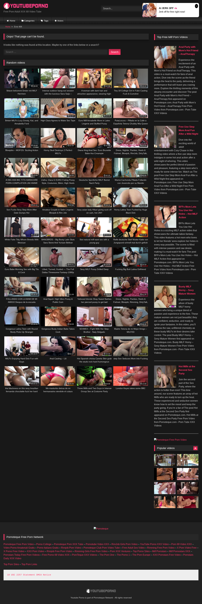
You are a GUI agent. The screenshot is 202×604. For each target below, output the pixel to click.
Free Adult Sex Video (133, 547)
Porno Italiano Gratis (48, 547)
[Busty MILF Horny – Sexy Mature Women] (165, 307)
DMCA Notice (43, 575)
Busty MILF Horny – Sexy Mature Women (187, 290)
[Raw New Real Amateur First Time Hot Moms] (187, 502)
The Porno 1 (123, 555)
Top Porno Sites (141, 551)
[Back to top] (193, 595)
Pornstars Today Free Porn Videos (22, 555)
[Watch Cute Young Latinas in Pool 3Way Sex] (187, 460)
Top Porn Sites (11, 564)
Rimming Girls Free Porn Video (91, 551)
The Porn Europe (141, 555)
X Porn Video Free (187, 547)
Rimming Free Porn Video (160, 547)
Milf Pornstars (159, 551)
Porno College (43, 544)
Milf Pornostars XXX (179, 551)
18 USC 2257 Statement (21, 575)
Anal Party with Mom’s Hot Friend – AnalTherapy (188, 50)
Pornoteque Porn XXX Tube (68, 544)
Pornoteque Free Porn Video (19, 544)
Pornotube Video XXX (97, 544)
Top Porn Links (29, 564)
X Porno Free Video (14, 551)
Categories (29, 21)
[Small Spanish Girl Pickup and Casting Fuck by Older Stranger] (165, 488)
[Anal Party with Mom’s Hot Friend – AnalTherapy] (165, 67)
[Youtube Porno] (26, 6)
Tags (46, 21)
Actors (60, 21)
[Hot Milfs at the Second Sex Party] (165, 387)
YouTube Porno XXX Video (154, 544)
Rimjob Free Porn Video (59, 551)
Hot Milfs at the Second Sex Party (187, 370)
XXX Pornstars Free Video (167, 555)
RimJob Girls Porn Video (124, 544)
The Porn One (107, 555)
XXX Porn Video (35, 551)
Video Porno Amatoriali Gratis (19, 547)
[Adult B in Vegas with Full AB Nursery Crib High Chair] (165, 460)
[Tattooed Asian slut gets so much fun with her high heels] (165, 502)
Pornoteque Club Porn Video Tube (102, 547)
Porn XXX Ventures (120, 551)
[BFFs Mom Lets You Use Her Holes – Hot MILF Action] (165, 227)
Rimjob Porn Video (71, 547)
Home (12, 21)
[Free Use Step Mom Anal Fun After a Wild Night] (165, 147)
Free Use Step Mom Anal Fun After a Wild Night (188, 130)
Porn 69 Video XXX (181, 544)
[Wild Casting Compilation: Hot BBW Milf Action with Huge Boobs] (187, 488)
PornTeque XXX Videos (84, 555)
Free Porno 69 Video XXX (56, 555)
